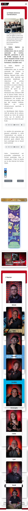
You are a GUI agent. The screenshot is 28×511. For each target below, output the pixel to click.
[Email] (14, 176)
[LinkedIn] (14, 174)
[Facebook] (14, 169)
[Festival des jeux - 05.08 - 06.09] (14, 226)
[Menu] (26, 4)
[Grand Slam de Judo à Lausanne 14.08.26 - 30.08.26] (14, 200)
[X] (14, 172)
